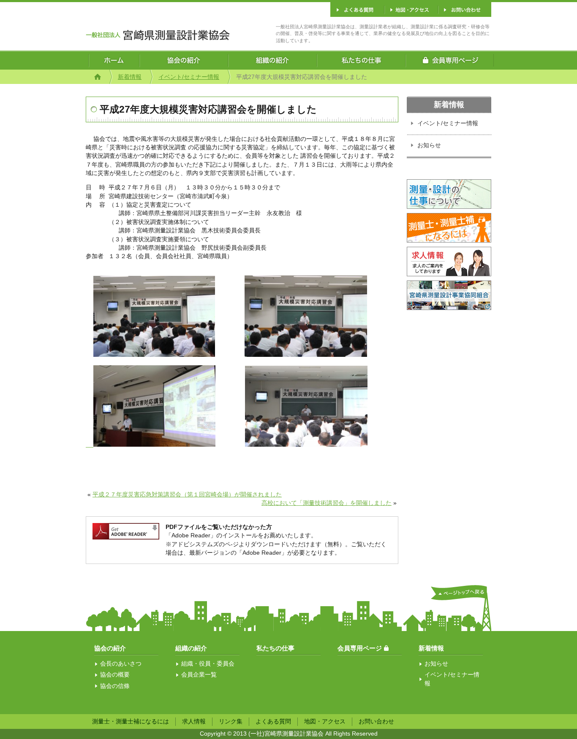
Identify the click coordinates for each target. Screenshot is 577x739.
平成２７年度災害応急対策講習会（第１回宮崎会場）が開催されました (187, 494)
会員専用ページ (359, 648)
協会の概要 (115, 675)
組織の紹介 (191, 648)
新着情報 (130, 77)
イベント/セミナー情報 (188, 77)
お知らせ (429, 145)
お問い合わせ (376, 721)
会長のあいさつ (121, 664)
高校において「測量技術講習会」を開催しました (326, 503)
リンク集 (230, 721)
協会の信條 (115, 686)
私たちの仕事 (275, 648)
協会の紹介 (110, 648)
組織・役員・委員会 (207, 664)
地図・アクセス (325, 721)
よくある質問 (273, 721)
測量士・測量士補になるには (130, 721)
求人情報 (194, 721)
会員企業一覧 (199, 675)
